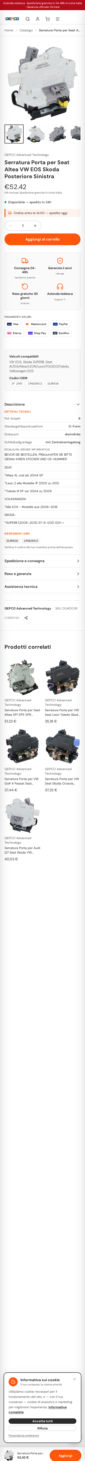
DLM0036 (53, 383)
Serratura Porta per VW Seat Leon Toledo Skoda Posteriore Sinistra (62, 712)
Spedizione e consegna (24, 561)
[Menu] (57, 19)
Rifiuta (42, 1428)
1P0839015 (35, 383)
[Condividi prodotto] (26, 617)
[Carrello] (48, 19)
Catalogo (26, 30)
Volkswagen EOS (21, 371)
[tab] (14, 134)
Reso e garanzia (18, 573)
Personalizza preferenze (24, 1435)
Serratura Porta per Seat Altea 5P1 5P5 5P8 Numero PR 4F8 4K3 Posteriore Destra (22, 712)
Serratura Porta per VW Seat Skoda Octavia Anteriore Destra (62, 781)
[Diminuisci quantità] (10, 225)
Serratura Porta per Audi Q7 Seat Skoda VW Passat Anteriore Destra (22, 850)
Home (9, 30)
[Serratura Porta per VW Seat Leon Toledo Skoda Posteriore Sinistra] (63, 677)
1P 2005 (16, 383)
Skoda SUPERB (33, 362)
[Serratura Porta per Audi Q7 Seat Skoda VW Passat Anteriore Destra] (22, 815)
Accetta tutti (42, 1421)
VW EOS (15, 362)
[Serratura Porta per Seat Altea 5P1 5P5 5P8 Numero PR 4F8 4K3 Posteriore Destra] (22, 677)
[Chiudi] (74, 1379)
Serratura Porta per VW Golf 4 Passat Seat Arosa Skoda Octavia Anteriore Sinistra (22, 781)
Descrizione (15, 404)
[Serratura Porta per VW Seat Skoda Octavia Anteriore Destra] (63, 746)
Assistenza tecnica (21, 586)
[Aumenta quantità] (35, 225)
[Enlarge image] (42, 83)
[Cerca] (28, 19)
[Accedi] (38, 19)
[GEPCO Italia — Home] (12, 19)
